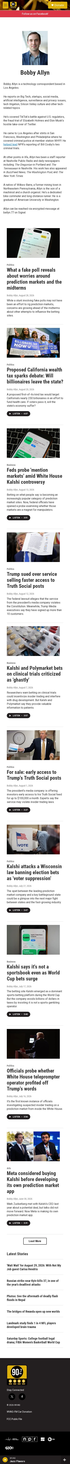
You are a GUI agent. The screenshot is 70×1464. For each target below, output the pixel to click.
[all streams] (65, 1459)
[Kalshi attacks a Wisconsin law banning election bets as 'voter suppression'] (33, 839)
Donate (59, 5)
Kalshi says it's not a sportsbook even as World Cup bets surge (33, 973)
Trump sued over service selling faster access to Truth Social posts (32, 580)
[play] (5, 1459)
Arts (9, 1168)
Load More (35, 1241)
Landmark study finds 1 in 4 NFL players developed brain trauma (31, 1325)
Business (11, 465)
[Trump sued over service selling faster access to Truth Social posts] (33, 547)
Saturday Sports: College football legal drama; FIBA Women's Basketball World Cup (33, 1340)
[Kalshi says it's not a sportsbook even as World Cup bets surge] (33, 940)
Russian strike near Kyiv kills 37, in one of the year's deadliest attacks (33, 1282)
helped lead (10, 144)
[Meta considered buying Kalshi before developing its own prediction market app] (33, 1146)
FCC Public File (14, 1419)
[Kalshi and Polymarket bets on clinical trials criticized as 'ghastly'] (33, 641)
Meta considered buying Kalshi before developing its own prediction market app (33, 1182)
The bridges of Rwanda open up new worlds (33, 1311)
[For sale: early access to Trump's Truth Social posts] (33, 745)
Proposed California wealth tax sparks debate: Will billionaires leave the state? (35, 376)
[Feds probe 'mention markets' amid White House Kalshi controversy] (33, 443)
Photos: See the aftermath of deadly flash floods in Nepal (32, 1298)
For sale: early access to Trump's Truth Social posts (34, 775)
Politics (10, 264)
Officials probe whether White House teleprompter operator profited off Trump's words (33, 1080)
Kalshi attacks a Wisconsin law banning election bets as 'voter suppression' (34, 872)
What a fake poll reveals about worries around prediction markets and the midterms (34, 279)
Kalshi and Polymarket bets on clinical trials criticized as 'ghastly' (35, 674)
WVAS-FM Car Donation (19, 1412)
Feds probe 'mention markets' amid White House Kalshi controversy (34, 476)
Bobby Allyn (12, 295)
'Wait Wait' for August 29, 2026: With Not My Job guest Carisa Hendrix (34, 1267)
